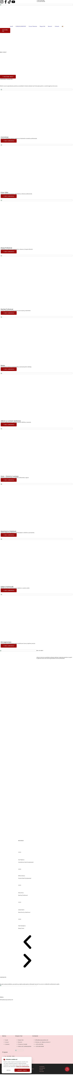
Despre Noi (42, 26)
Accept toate (22, 1070)
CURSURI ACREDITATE (21, 26)
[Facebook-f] (5, 2)
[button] (27, 942)
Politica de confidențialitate (22, 1066)
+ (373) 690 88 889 (40, 1)
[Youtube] (13, 2)
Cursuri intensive (33, 26)
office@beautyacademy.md (6, 999)
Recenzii (50, 26)
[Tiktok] (9, 2)
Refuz (9, 1070)
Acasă (11, 26)
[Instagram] (2, 2)
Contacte (57, 26)
